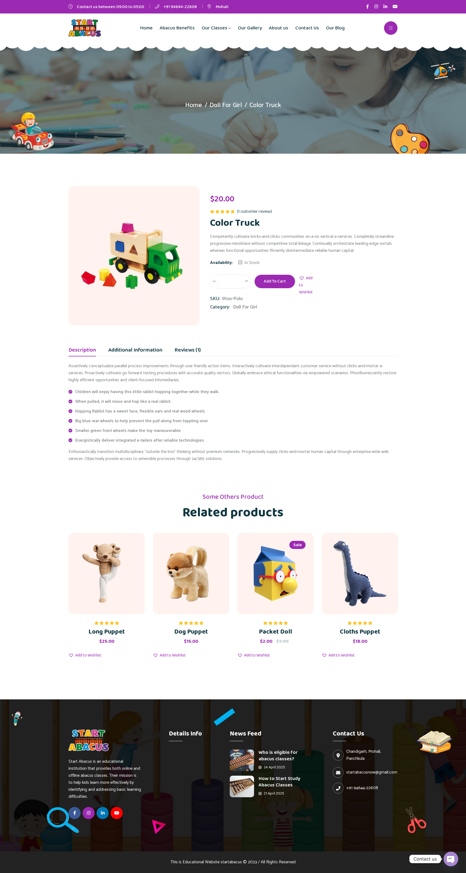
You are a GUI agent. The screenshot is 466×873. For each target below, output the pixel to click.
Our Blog (335, 28)
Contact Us (307, 28)
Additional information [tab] (135, 350)
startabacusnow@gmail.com (371, 772)
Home (146, 28)
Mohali (222, 7)
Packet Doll (275, 632)
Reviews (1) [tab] (187, 350)
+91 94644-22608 (180, 7)
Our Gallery (250, 28)
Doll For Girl (226, 105)
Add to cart (275, 281)
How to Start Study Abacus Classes (279, 782)
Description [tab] (82, 350)
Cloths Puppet (360, 632)
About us (278, 28)
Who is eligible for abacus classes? (278, 756)
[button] (306, 285)
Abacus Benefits (177, 28)
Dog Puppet (191, 632)
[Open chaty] (451, 859)
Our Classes (214, 28)
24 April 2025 (274, 767)
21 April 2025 (273, 793)
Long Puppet (106, 632)
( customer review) (254, 211)
